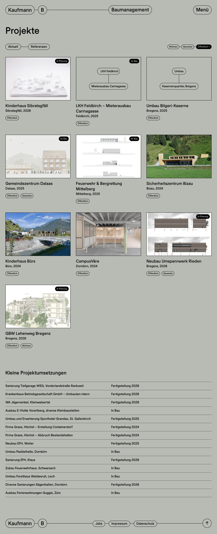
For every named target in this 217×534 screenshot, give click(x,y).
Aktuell (13, 47)
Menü (202, 10)
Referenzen (39, 47)
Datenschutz (145, 524)
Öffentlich (12, 118)
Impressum (119, 524)
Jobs (98, 524)
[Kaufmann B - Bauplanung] (26, 524)
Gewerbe (187, 46)
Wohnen (173, 46)
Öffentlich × (204, 46)
